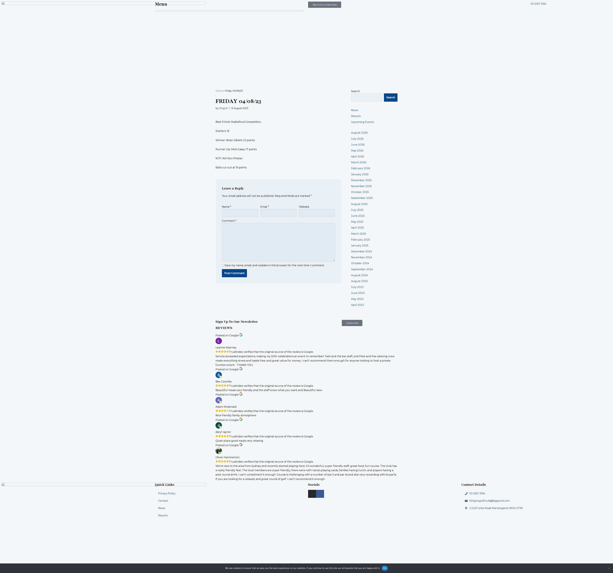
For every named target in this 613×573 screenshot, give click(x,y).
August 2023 (359, 281)
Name (226, 206)
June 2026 (358, 144)
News (354, 110)
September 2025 (362, 198)
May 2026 (357, 150)
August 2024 (359, 275)
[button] (230, 11)
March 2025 (358, 233)
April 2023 (357, 304)
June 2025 (358, 215)
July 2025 (357, 209)
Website (304, 206)
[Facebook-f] (320, 494)
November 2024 (361, 257)
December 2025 (361, 180)
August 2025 (359, 204)
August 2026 (359, 132)
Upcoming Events (362, 122)
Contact (163, 500)
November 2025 (361, 186)
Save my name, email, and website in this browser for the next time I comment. (275, 265)
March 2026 (358, 162)
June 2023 (358, 292)
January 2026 (359, 174)
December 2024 (361, 251)
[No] (609, 568)
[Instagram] (312, 494)
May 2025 (357, 221)
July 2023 (357, 287)
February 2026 (360, 168)
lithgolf (223, 108)
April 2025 (357, 227)
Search (355, 91)
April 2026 (357, 156)
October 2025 (360, 192)
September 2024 (362, 269)
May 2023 (357, 299)
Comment (229, 220)
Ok (384, 568)
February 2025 (360, 239)
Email (264, 206)
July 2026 (357, 138)
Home (219, 90)
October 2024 (360, 263)
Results (356, 116)
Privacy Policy (167, 493)
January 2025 (359, 245)
